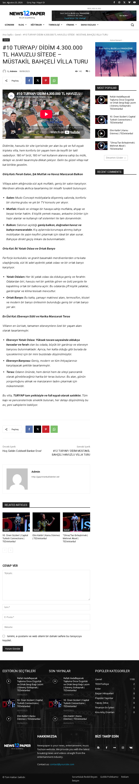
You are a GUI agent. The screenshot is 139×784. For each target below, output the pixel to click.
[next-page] (10, 550)
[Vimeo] (129, 3)
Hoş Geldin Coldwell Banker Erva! (22, 451)
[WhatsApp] (54, 80)
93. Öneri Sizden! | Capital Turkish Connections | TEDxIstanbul (15, 538)
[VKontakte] (131, 748)
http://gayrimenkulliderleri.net (45, 477)
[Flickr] (114, 748)
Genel (18, 34)
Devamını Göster (114, 157)
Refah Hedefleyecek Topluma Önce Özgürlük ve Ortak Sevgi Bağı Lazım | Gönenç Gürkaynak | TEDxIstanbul (123, 103)
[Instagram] (119, 3)
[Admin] (5, 71)
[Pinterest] (45, 80)
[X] (124, 3)
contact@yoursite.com (62, 764)
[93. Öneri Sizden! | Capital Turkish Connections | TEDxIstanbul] (16, 522)
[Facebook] (114, 3)
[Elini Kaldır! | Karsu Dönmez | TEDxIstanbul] (46, 522)
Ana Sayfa (7, 34)
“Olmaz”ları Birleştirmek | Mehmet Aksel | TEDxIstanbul (75, 538)
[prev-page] (5, 550)
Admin (13, 71)
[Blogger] (98, 748)
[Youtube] (134, 3)
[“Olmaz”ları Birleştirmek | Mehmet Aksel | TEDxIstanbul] (76, 522)
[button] (132, 25)
